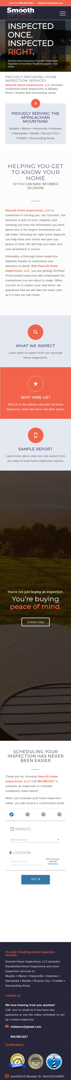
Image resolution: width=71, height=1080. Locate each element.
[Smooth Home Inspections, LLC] (29, 13)
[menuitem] (61, 13)
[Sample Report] (36, 435)
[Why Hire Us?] (36, 384)
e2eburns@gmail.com (50, 3)
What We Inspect (35, 345)
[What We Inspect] (35, 332)
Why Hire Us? (35, 397)
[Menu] (61, 13)
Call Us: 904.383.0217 (21, 3)
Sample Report (35, 449)
